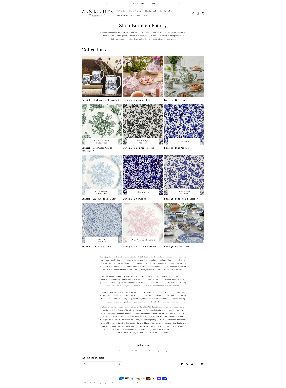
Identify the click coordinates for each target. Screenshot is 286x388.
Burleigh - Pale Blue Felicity (96, 246)
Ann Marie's (90, 383)
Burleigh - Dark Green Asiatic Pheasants (97, 149)
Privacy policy (123, 382)
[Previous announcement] (106, 3)
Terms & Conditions (133, 351)
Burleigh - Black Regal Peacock (139, 148)
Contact (144, 351)
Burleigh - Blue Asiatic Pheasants (99, 199)
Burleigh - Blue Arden (175, 148)
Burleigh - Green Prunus (176, 100)
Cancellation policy (161, 382)
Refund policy (112, 382)
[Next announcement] (179, 3)
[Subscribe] (119, 364)
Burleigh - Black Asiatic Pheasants (99, 100)
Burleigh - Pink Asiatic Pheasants (140, 246)
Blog (165, 351)
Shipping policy (135, 382)
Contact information (148, 382)
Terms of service (175, 382)
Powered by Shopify (100, 383)
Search (121, 351)
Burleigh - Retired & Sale (177, 246)
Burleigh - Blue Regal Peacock (180, 199)
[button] (136, 11)
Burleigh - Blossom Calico (136, 100)
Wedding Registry (155, 351)
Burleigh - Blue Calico (134, 199)
